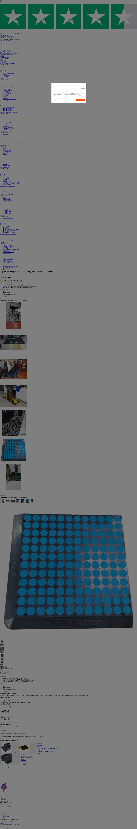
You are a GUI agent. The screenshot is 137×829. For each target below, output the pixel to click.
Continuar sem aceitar (82, 88)
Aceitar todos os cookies (80, 99)
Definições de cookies (57, 99)
